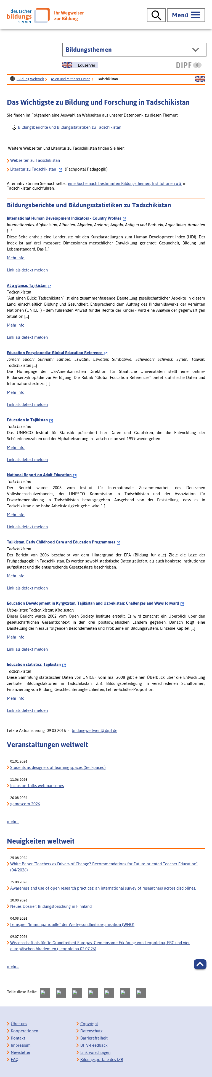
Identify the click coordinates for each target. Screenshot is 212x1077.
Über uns (19, 1023)
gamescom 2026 (25, 803)
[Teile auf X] (77, 993)
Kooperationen (24, 1030)
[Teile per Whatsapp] (93, 993)
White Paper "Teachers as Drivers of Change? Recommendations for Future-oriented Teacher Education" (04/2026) (104, 866)
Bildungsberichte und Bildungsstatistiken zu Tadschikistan (69, 127)
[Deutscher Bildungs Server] (45, 15)
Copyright (89, 1023)
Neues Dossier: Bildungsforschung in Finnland (51, 906)
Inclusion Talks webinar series (37, 785)
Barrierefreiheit (94, 1038)
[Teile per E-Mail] (125, 993)
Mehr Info (16, 257)
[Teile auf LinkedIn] (109, 993)
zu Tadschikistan (34, 169)
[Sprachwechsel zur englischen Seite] (200, 79)
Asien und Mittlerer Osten (70, 79)
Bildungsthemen (89, 49)
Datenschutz (91, 1030)
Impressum (21, 1045)
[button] (200, 964)
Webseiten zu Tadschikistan (35, 160)
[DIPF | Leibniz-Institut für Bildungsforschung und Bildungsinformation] (189, 65)
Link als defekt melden (27, 270)
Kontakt (18, 1038)
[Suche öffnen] (156, 15)
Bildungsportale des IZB (101, 1059)
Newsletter (20, 1052)
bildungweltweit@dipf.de (94, 730)
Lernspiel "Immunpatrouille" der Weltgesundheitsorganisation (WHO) (72, 924)
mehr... (13, 821)
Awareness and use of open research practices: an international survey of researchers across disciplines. (103, 888)
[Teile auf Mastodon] (45, 993)
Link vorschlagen (95, 1052)
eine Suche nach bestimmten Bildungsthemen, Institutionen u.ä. (125, 183)
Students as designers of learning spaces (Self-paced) (58, 767)
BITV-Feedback (94, 1045)
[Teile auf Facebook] (61, 993)
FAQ (14, 1059)
